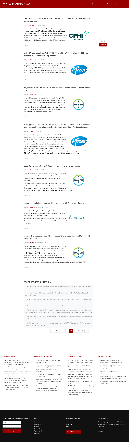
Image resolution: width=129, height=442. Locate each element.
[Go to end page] (92, 330)
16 (63, 331)
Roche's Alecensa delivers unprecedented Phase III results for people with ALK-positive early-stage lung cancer (56, 294)
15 (59, 331)
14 (56, 331)
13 (52, 331)
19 (74, 331)
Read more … (29, 45)
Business (32, 25)
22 (86, 331)
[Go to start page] (47, 330)
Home (36, 422)
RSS (99, 433)
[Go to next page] (89, 330)
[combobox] (109, 41)
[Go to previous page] (49, 330)
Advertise (37, 424)
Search (103, 44)
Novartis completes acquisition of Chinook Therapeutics (45, 306)
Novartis (32, 207)
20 (79, 331)
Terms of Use (38, 431)
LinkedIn (100, 431)
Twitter (100, 429)
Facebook (101, 426)
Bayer (32, 94)
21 (82, 331)
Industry (68, 422)
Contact (37, 433)
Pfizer (31, 59)
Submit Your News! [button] (73, 432)
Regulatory (69, 426)
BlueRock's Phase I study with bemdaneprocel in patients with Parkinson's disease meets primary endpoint (58, 301)
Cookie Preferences (40, 429)
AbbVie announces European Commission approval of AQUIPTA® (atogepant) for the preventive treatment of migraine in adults (58, 324)
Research (69, 424)
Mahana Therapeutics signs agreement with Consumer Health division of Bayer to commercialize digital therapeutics (58, 318)
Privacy (36, 426)
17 (67, 331)
